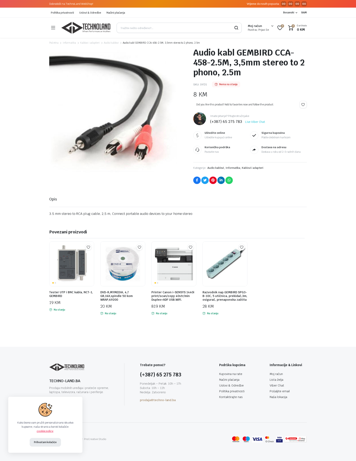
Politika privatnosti (62, 12)
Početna (54, 42)
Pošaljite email (280, 391)
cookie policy (45, 431)
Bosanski (288, 12)
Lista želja (276, 380)
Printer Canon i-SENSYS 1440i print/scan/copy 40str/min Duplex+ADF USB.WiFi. (172, 296)
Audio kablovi (111, 42)
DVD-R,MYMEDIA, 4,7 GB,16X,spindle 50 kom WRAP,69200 (116, 296)
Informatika (69, 42)
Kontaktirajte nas (231, 397)
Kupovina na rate (230, 374)
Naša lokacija (278, 397)
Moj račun (276, 374)
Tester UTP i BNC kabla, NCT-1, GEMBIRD (71, 294)
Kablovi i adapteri (90, 42)
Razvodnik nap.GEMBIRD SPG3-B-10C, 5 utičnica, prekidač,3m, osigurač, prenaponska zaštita (225, 296)
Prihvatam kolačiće (45, 442)
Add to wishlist (303, 104)
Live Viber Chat (255, 122)
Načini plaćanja (116, 12)
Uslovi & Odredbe (90, 12)
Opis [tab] (53, 199)
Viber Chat (277, 385)
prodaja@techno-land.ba (158, 400)
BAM (304, 12)
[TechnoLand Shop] (85, 28)
